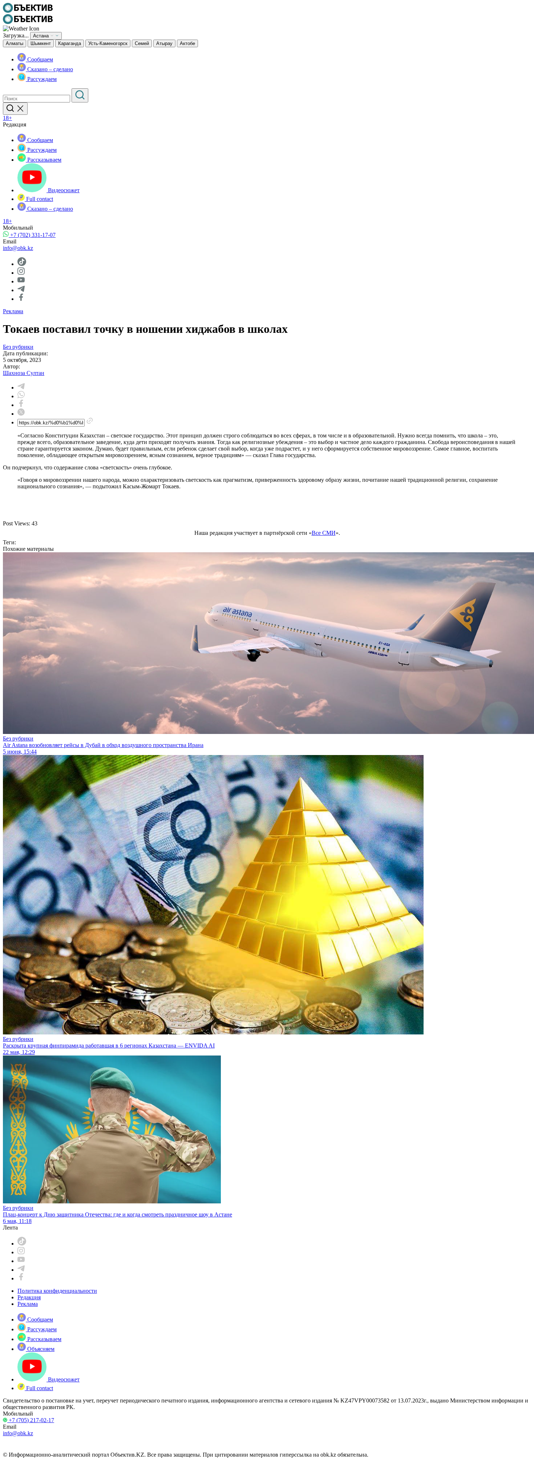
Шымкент (41, 43)
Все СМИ (324, 533)
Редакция (29, 1297)
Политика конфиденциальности (57, 1291)
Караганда (69, 43)
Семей (142, 43)
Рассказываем (43, 160)
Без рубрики (18, 347)
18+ (7, 118)
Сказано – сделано (49, 69)
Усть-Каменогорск (108, 43)
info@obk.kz (18, 248)
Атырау (164, 43)
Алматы (14, 43)
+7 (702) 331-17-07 (32, 235)
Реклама (13, 311)
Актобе (187, 43)
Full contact (39, 199)
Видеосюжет (63, 190)
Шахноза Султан (23, 373)
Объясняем (40, 1349)
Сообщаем (39, 59)
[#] (28, 11)
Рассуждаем (41, 79)
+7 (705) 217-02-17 (30, 1420)
